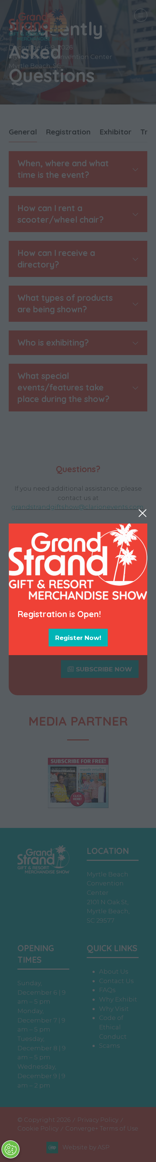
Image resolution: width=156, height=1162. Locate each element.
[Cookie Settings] (10, 1149)
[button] (142, 513)
